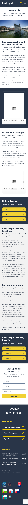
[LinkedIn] (20, 413)
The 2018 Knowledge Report (10, 234)
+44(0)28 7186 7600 (9, 464)
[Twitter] (10, 413)
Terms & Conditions (15, 472)
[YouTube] (13, 413)
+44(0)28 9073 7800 (9, 455)
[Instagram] (17, 413)
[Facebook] (7, 413)
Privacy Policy (5, 472)
